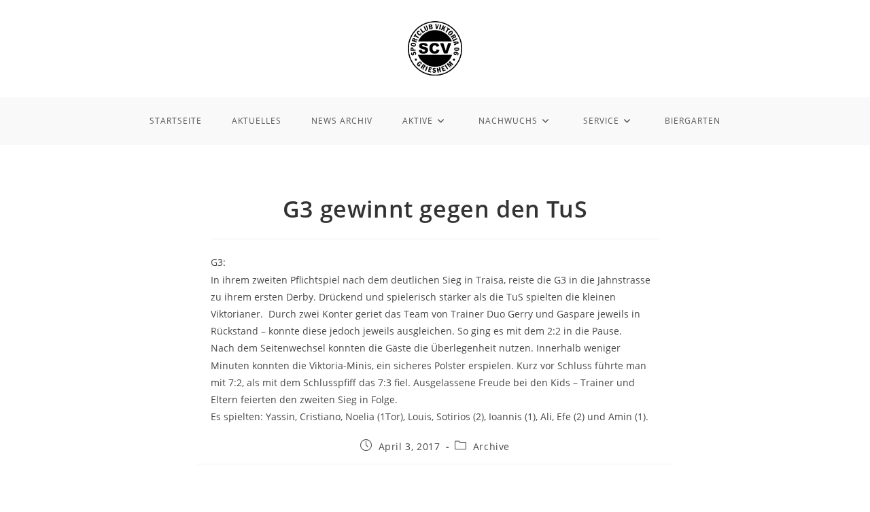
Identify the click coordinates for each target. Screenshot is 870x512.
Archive (491, 446)
